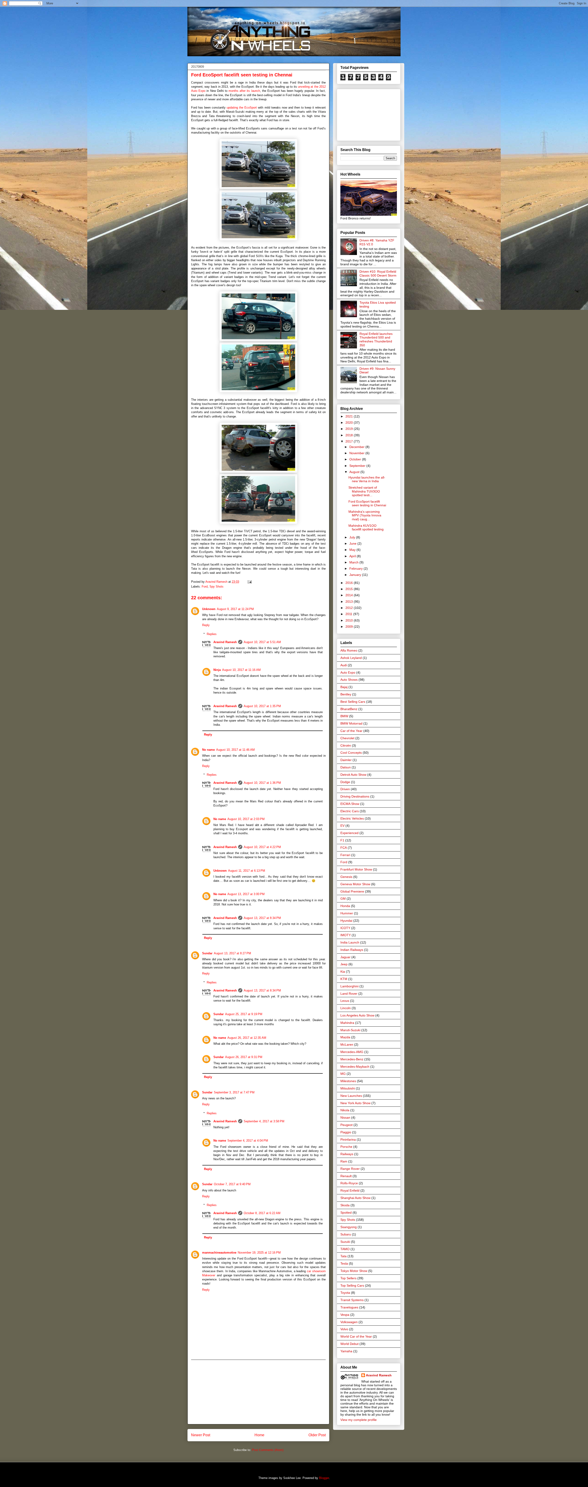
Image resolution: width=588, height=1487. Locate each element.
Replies (212, 634)
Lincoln (345, 1008)
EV (342, 825)
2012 (349, 608)
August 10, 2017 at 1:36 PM (262, 782)
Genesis (346, 877)
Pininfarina (348, 1139)
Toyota (345, 1292)
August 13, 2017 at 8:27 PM (232, 953)
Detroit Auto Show (353, 774)
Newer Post (200, 1435)
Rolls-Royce (349, 1183)
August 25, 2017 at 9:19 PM (243, 1014)
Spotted (346, 1212)
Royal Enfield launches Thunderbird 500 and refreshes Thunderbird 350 (376, 339)
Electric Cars (349, 811)
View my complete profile (358, 1420)
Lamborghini (349, 986)
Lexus (344, 1001)
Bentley (345, 694)
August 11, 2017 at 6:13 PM (246, 870)
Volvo (344, 1329)
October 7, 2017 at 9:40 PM (232, 1184)
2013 (349, 601)
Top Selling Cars (352, 1285)
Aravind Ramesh (225, 642)
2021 (349, 416)
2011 (349, 614)
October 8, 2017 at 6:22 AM (262, 1213)
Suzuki (345, 1241)
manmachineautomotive (219, 1252)
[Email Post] (249, 581)
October (355, 459)
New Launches (351, 1096)
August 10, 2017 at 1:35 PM (262, 706)
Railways (346, 1154)
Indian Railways (351, 950)
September (357, 466)
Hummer (346, 913)
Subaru (345, 1234)
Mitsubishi (347, 1088)
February (356, 568)
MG (343, 1073)
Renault (346, 1176)
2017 (349, 441)
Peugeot (346, 1125)
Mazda (345, 1037)
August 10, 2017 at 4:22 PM (262, 847)
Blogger (324, 1478)
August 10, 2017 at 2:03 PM (246, 819)
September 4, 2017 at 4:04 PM (247, 1140)
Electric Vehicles (352, 818)
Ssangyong (348, 1227)
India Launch (349, 942)
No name (208, 749)
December (357, 447)
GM (343, 898)
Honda (345, 906)
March (354, 562)
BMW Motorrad (351, 723)
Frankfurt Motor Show (356, 869)
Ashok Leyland (351, 658)
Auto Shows (349, 679)
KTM (343, 979)
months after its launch (244, 90)
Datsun (345, 767)
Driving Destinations (354, 796)
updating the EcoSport (242, 107)
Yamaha (346, 1351)
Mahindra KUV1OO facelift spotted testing (366, 527)
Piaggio (345, 1132)
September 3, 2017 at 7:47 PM (234, 1092)
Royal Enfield (349, 1190)
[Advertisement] (258, 1392)
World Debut (349, 1344)
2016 (349, 583)
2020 (349, 422)
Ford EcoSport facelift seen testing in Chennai (367, 503)
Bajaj (344, 687)
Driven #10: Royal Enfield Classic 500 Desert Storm (377, 273)
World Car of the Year (356, 1336)
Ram (343, 1161)
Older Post (317, 1435)
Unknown (208, 609)
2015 (349, 589)
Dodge (345, 782)
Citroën (345, 745)
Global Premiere (352, 891)
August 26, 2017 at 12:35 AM (246, 1037)
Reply (206, 625)
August (354, 472)
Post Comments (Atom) (267, 1450)
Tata (343, 1256)
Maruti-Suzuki (350, 1030)
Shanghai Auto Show (355, 1198)
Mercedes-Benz (351, 1059)
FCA (343, 847)
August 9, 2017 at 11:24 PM (235, 609)
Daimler (346, 760)
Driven (345, 789)
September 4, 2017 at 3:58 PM (264, 1121)
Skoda (345, 1205)
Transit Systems (352, 1300)
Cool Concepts (351, 752)
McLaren (346, 1044)
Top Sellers (348, 1278)
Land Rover (348, 993)
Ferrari (345, 855)
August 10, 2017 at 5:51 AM (262, 642)
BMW (344, 716)
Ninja (217, 670)
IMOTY (345, 935)
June (353, 543)
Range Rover (350, 1169)
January (355, 575)
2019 (349, 429)
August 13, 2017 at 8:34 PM (262, 918)
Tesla (344, 1263)
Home (259, 1435)
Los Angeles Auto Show (357, 1015)
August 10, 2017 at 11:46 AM (235, 749)
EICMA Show (349, 804)
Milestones (348, 1081)
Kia (342, 971)
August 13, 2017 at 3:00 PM (246, 894)
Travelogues (349, 1307)
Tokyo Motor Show (353, 1271)
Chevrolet (347, 738)
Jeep (344, 964)
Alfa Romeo (348, 650)
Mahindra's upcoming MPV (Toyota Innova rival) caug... (364, 515)
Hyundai (346, 920)
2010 (349, 620)
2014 (349, 595)
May (352, 550)
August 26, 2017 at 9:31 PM (243, 1057)
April (353, 556)
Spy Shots (216, 586)
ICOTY (345, 928)
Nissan (345, 1117)
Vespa (344, 1314)
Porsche (346, 1146)
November (357, 453)
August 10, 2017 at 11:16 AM (241, 670)
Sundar (207, 953)
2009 (349, 626)
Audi (343, 665)
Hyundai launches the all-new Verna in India (366, 479)
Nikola (344, 1110)
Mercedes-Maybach (354, 1066)
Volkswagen (349, 1322)
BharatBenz (348, 709)
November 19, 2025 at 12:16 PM (259, 1252)
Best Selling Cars (352, 701)
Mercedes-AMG (351, 1052)
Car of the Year (351, 731)
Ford (205, 586)
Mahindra (347, 1023)
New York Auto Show (355, 1103)
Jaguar (345, 957)
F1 (342, 840)
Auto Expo (347, 672)
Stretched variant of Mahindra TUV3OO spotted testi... (364, 491)
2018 (349, 435)
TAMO (345, 1249)
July (352, 537)
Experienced (349, 833)
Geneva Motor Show (355, 884)
